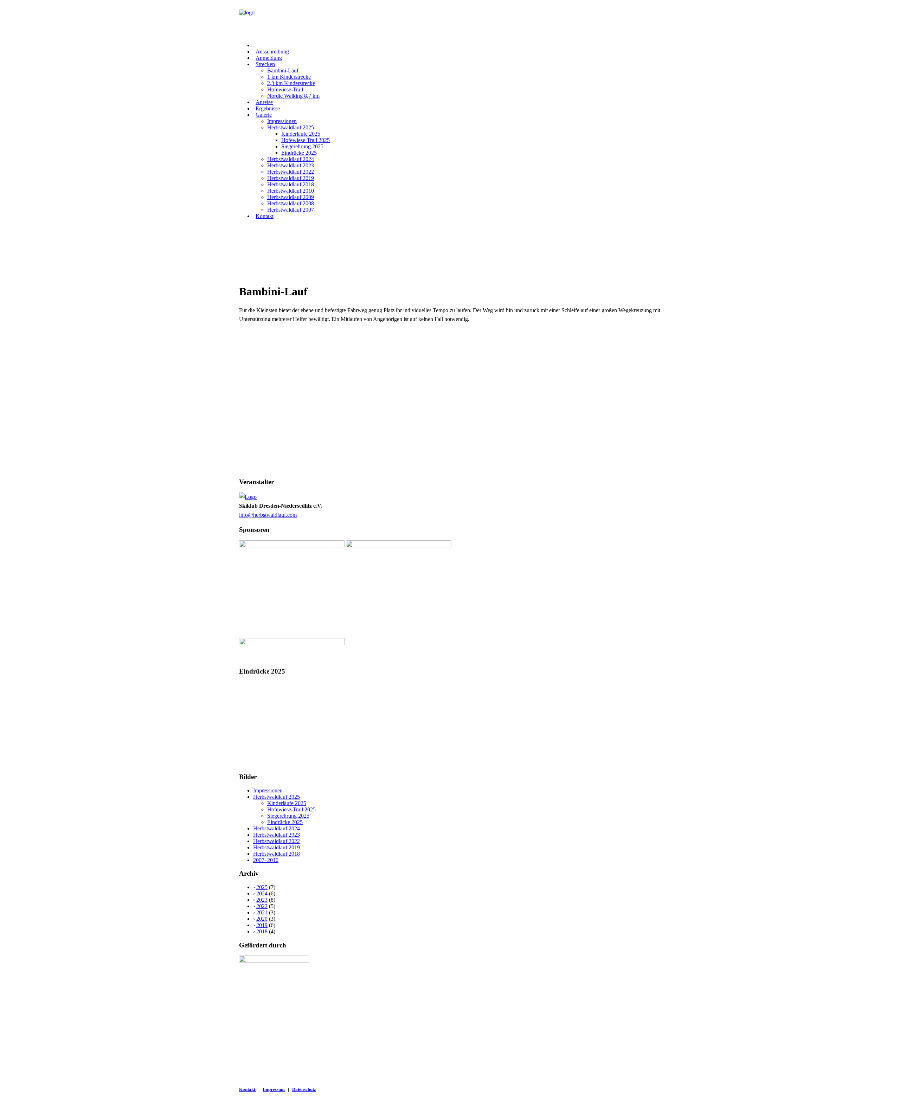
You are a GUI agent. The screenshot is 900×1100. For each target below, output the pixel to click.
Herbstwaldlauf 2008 (290, 203)
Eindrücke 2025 (299, 153)
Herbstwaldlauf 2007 (290, 210)
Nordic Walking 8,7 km (293, 96)
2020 (262, 919)
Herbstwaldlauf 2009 (290, 197)
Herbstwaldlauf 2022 (290, 172)
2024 (262, 893)
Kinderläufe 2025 (300, 134)
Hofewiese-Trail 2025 (305, 140)
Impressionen (282, 121)
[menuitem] (457, 45)
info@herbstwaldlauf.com (268, 515)
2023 (262, 900)
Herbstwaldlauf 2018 (290, 184)
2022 (262, 906)
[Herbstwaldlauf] (450, 18)
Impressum (274, 1089)
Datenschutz (304, 1089)
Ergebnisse (268, 108)
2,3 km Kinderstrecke (291, 83)
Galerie (264, 115)
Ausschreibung (272, 51)
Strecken (265, 64)
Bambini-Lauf (282, 70)
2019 (262, 925)
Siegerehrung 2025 (302, 146)
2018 (262, 931)
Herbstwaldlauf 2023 (290, 165)
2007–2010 (265, 860)
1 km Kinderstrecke (289, 77)
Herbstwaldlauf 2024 (290, 159)
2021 (262, 912)
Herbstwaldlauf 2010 (290, 191)
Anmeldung (269, 58)
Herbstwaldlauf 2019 (290, 178)
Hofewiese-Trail (285, 89)
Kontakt (265, 216)
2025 (262, 887)
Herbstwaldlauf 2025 (290, 127)
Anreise (264, 102)
